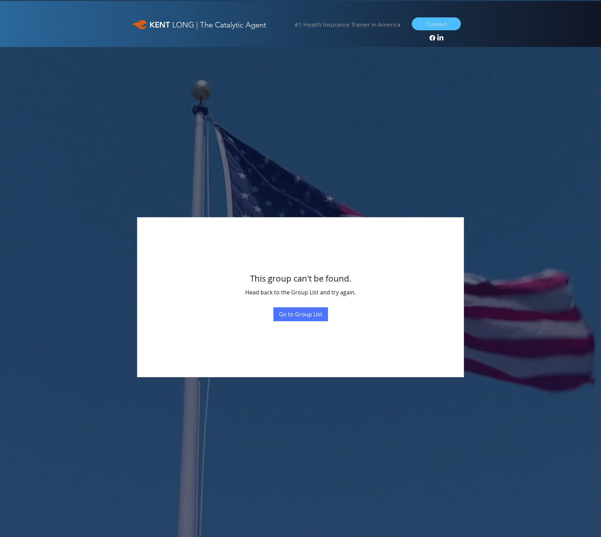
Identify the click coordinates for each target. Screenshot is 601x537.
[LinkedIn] (440, 38)
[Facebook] (432, 38)
